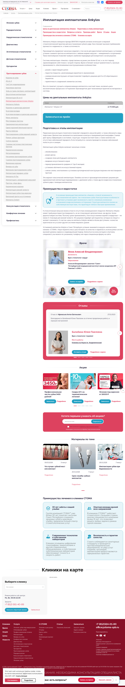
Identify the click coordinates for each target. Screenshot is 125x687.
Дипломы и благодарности (103, 641)
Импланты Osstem (12, 200)
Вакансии (74, 2)
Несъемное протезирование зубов (19, 157)
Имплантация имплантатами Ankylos (19, 101)
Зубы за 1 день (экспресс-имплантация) (20, 91)
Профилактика (12, 221)
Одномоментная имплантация (17, 124)
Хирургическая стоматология (19, 37)
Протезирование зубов (16, 73)
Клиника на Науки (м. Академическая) (87, 343)
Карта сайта (43, 632)
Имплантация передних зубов (17, 173)
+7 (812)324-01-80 (113, 8)
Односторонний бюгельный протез (19, 128)
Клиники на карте (85, 35)
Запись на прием (114, 2)
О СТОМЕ (43, 624)
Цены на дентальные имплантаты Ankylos (59, 29)
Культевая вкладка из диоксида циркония (21, 114)
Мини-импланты (12, 118)
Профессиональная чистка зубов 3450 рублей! (53, 394)
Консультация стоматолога (18, 206)
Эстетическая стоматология (18, 52)
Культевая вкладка (13, 111)
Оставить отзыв (80, 352)
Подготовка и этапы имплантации (90, 29)
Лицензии (99, 639)
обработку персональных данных (89, 426)
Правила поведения (101, 647)
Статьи (60, 624)
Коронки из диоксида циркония (18, 108)
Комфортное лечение (15, 213)
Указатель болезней (63, 627)
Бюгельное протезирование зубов (19, 170)
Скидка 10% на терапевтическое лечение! (79, 394)
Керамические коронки (15, 186)
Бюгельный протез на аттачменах (18, 196)
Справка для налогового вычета (45, 2)
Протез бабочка (12, 131)
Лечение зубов (12, 23)
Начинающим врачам (46, 637)
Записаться (35, 610)
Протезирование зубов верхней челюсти (21, 134)
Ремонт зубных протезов (15, 138)
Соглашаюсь (13, 680)
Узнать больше (21, 676)
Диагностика (12, 45)
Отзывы (106, 32)
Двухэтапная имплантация (16, 94)
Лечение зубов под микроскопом (24, 627)
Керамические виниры (14, 150)
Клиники (46, 8)
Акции (38, 8)
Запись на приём (76, 282)
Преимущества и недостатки (54, 32)
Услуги (22, 8)
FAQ (40, 639)
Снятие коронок (12, 141)
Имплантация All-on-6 (14, 98)
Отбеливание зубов (20, 630)
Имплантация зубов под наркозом (18, 193)
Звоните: (8, 602)
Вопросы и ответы (74, 32)
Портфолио (64, 8)
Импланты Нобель (13, 104)
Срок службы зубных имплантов (81, 477)
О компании (76, 8)
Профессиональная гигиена (23, 632)
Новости (6, 640)
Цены (30, 8)
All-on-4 (9, 81)
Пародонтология (13, 30)
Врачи (54, 8)
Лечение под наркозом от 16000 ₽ (109, 393)
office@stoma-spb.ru (107, 627)
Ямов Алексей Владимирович (85, 251)
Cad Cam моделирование (15, 84)
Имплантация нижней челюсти (17, 190)
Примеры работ (89, 32)
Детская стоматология (16, 59)
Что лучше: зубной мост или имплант (55, 467)
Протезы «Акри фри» (14, 183)
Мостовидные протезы (14, 121)
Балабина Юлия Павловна (87, 331)
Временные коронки (13, 163)
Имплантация (18, 634)
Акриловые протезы (13, 88)
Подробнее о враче (95, 282)
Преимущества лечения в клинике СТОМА (59, 35)
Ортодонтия (11, 66)
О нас (41, 634)
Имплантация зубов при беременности (109, 467)
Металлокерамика (13, 153)
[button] (120, 267)
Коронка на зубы (12, 78)
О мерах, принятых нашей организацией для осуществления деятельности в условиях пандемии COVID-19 (108, 651)
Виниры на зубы (12, 166)
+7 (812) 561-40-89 (14, 604)
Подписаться (97, 421)
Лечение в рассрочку (46, 627)
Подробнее (61, 401)
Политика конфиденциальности (105, 654)
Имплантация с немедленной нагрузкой (21, 180)
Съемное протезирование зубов (18, 160)
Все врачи (113, 291)
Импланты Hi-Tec (12, 176)
